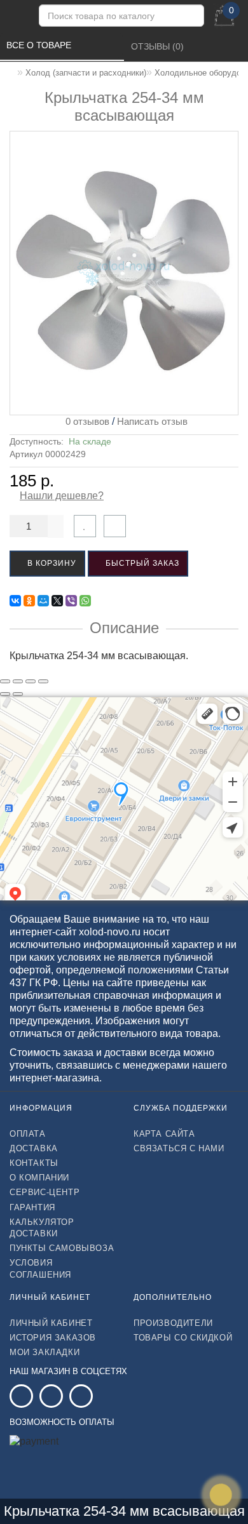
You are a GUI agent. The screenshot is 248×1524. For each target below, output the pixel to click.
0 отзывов (84, 421)
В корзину (50, 563)
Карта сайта (164, 1134)
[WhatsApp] (85, 600)
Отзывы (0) (158, 46)
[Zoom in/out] (43, 681)
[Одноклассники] (29, 600)
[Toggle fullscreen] (30, 681)
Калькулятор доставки (42, 1227)
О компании (39, 1177)
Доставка (34, 1148)
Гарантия (32, 1207)
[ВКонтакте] (15, 600)
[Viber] (71, 600)
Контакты (34, 1163)
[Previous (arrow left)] (5, 694)
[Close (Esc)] (5, 681)
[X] (57, 600)
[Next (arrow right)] (18, 694)
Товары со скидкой (183, 1337)
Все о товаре (40, 45)
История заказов (53, 1337)
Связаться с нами (179, 1148)
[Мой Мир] (43, 600)
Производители (173, 1323)
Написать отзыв (152, 421)
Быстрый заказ (141, 563)
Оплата (28, 1134)
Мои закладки (44, 1352)
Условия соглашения (40, 1268)
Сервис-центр (44, 1192)
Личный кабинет (51, 1323)
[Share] (18, 681)
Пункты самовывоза (62, 1248)
